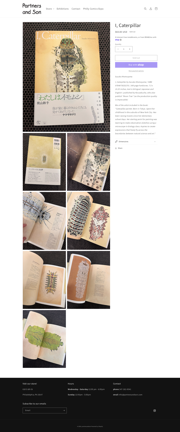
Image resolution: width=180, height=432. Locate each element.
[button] (49, 9)
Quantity (118, 44)
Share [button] (120, 148)
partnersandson (86, 426)
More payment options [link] (136, 71)
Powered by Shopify (97, 426)
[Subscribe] (64, 410)
